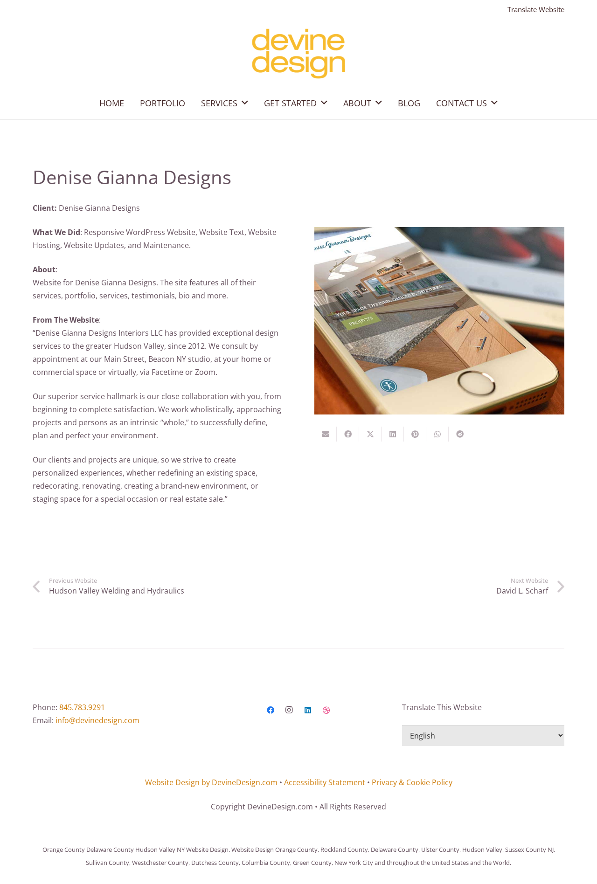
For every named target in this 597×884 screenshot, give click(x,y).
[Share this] (348, 434)
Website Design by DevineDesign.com (211, 782)
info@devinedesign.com (97, 720)
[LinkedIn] (307, 710)
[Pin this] (415, 434)
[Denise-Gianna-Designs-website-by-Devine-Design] (439, 320)
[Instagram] (289, 710)
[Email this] (325, 434)
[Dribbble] (326, 710)
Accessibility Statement (324, 782)
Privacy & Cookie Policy (412, 782)
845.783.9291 (82, 707)
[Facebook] (270, 710)
